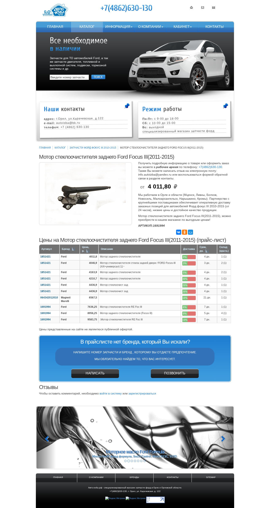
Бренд (66, 249)
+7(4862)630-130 (210, 167)
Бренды (134, 477)
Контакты (214, 26)
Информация (117, 26)
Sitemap (211, 477)
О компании (149, 26)
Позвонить (174, 373)
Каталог (87, 26)
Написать (95, 373)
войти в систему (111, 393)
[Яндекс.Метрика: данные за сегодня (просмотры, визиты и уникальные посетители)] (115, 498)
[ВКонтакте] (178, 232)
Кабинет (182, 26)
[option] (85, 193)
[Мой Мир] (190, 232)
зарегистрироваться (142, 393)
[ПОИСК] (98, 77)
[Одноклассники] (184, 232)
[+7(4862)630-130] (126, 8)
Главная (55, 26)
